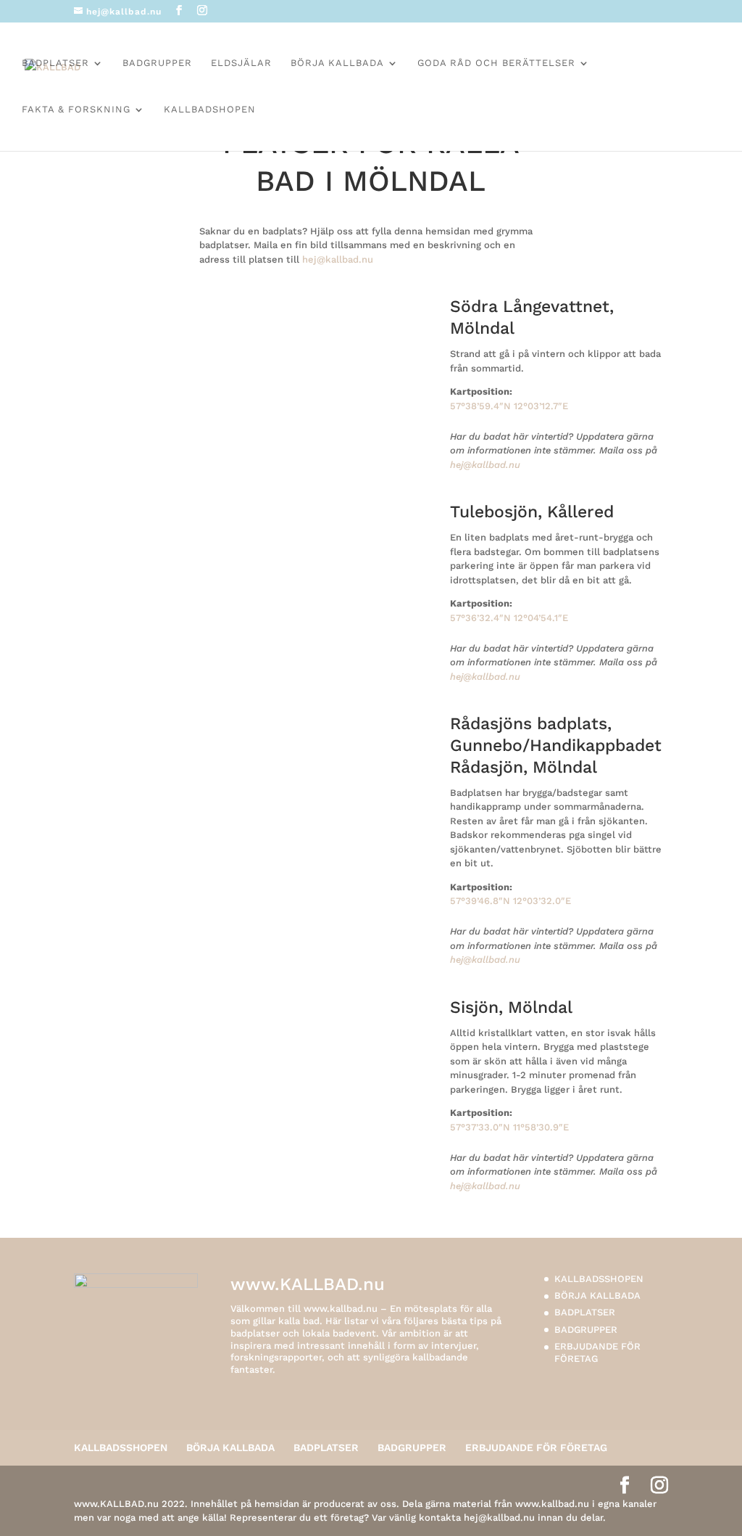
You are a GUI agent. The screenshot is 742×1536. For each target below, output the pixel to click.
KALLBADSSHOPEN (598, 1278)
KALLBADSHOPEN (210, 109)
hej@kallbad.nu (337, 259)
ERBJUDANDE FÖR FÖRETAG (597, 1352)
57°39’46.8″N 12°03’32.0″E (510, 900)
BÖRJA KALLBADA (337, 63)
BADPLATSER (55, 63)
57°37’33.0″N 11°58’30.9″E (509, 1127)
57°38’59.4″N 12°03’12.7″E (509, 406)
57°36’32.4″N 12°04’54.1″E (509, 617)
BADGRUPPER (157, 63)
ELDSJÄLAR (241, 63)
